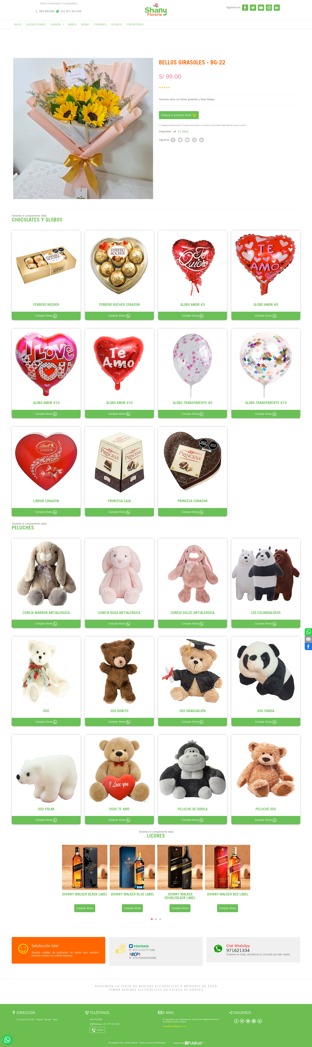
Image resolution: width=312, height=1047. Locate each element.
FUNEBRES (100, 24)
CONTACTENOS (135, 24)
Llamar (99, 1030)
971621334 (238, 950)
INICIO (17, 24)
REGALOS (116, 24)
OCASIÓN (56, 24)
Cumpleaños (70, 3)
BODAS (85, 24)
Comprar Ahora (44, 315)
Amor (43, 3)
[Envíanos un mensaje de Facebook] (308, 646)
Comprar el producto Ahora (176, 115)
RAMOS (72, 24)
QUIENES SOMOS (36, 24)
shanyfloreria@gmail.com (175, 1026)
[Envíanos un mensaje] (308, 639)
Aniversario (54, 3)
